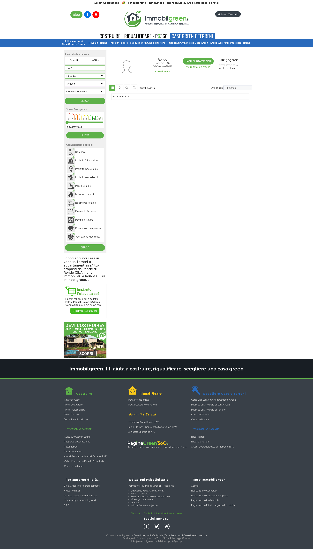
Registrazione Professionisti (205, 500)
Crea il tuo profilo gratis (203, 2)
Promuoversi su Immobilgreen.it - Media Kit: (151, 485)
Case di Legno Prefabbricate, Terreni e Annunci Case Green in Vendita (170, 535)
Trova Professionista (74, 409)
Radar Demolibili (73, 451)
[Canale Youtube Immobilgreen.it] (95, 14)
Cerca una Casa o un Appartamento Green (213, 399)
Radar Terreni (71, 446)
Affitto (95, 60)
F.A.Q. (67, 505)
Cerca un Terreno (200, 414)
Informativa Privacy (164, 513)
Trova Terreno (71, 414)
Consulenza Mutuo (74, 466)
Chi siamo (136, 513)
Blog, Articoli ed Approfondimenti (82, 485)
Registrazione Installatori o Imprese (209, 495)
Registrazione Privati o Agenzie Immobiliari (213, 505)
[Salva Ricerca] (127, 88)
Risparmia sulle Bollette (85, 311)
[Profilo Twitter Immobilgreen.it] (157, 526)
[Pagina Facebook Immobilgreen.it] (87, 14)
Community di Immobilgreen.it (80, 500)
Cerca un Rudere (200, 419)
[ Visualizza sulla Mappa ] (198, 67)
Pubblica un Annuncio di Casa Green (210, 404)
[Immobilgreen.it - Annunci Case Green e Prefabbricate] (156, 19)
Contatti (148, 513)
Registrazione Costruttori (204, 490)
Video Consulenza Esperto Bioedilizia (84, 461)
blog (76, 15)
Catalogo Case (72, 399)
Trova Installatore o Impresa (142, 404)
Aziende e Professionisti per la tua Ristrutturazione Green (157, 447)
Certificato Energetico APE (141, 432)
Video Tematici (72, 490)
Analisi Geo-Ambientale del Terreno (230, 43)
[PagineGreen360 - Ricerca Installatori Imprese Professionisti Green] (148, 443)
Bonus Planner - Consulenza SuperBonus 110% (152, 427)
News (179, 513)
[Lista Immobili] (112, 88)
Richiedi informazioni (198, 61)
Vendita (75, 60)
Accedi (195, 485)
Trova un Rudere (118, 43)
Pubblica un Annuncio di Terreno (208, 409)
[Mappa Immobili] (119, 88)
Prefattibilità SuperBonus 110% (143, 422)
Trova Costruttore (73, 404)
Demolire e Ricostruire (76, 419)
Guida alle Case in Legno (77, 436)
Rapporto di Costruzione (77, 441)
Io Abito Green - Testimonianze (80, 495)
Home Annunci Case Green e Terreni (73, 42)
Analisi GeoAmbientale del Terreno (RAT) (85, 456)
